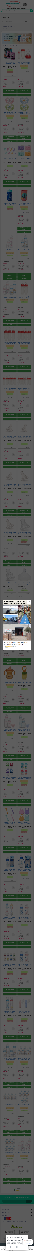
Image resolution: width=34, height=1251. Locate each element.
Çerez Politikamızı (11, 1243)
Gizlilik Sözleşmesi (17, 1242)
